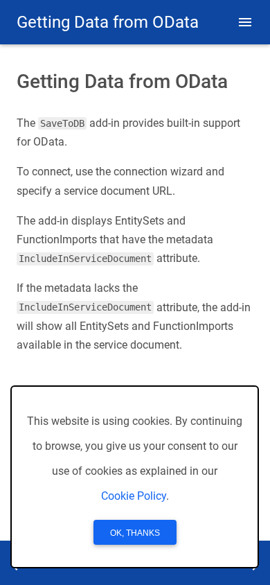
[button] (245, 22)
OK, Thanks (135, 533)
